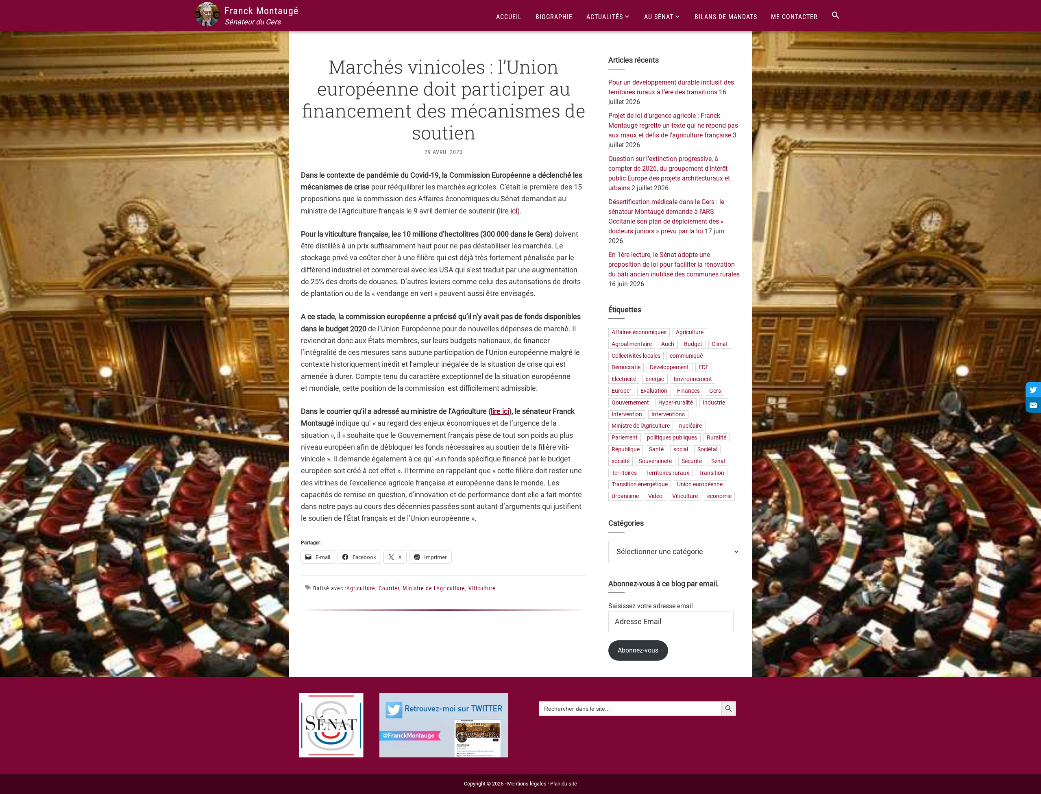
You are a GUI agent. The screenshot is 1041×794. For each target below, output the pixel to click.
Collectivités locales (636, 355)
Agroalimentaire (632, 344)
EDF (704, 367)
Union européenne (700, 484)
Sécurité (692, 461)
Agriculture (360, 588)
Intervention (627, 414)
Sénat (718, 461)
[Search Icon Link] (835, 15)
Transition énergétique (640, 484)
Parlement (625, 438)
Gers (715, 390)
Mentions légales (527, 784)
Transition (711, 473)
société (620, 461)
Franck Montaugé (261, 11)
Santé (656, 449)
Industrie (714, 402)
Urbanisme (625, 496)
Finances (688, 390)
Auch (667, 344)
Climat (720, 344)
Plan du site (563, 784)
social (680, 449)
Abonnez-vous (638, 650)
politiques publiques (672, 438)
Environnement (693, 379)
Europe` (621, 390)
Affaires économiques (639, 332)
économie (719, 496)
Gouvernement (630, 402)
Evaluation (653, 390)
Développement (669, 367)
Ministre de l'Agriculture (434, 588)
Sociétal (707, 449)
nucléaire (690, 426)
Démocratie (626, 367)
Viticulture (482, 588)
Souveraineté (655, 461)
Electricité (624, 379)
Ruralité (716, 438)
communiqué (686, 355)
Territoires (624, 473)
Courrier (389, 588)
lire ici (508, 211)
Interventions (668, 414)
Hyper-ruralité (675, 402)
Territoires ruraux (667, 473)
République (626, 449)
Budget (693, 344)
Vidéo (655, 496)
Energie (654, 379)
